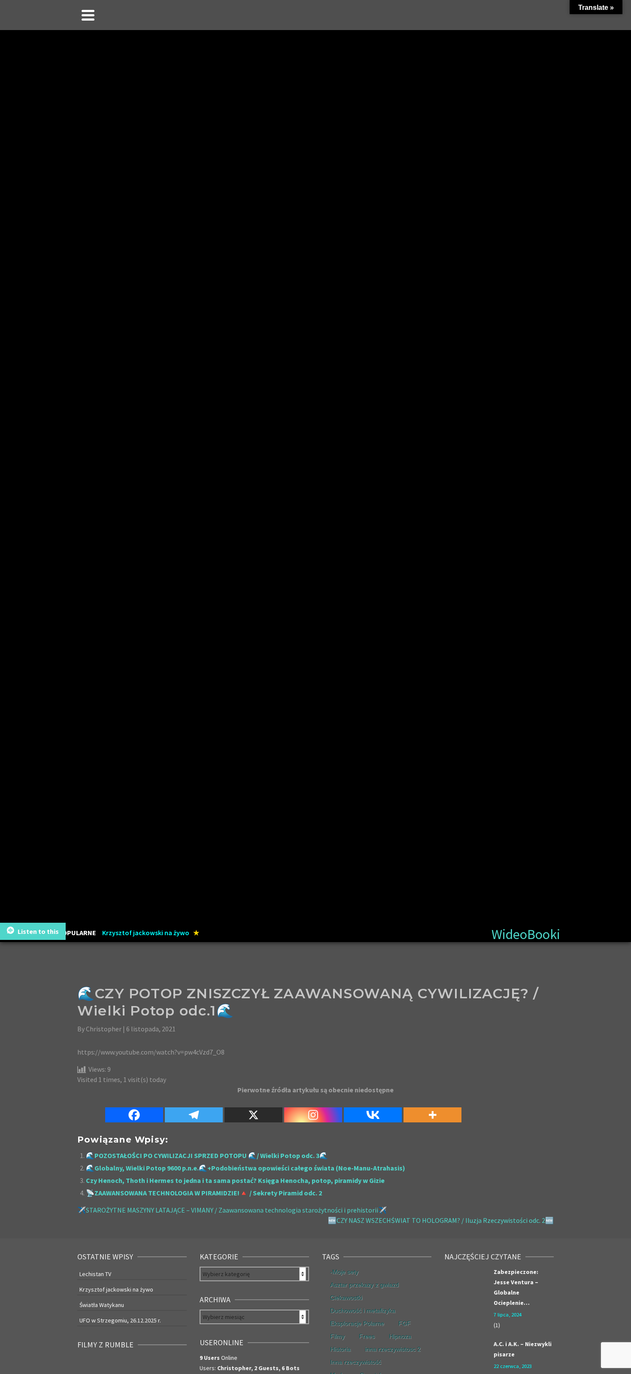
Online (218, 1358)
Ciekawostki (346, 1297)
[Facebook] (134, 1109)
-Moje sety (344, 1271)
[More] (432, 1109)
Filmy (337, 1336)
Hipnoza (400, 1336)
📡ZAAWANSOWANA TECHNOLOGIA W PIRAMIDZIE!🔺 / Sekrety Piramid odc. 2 (204, 1193)
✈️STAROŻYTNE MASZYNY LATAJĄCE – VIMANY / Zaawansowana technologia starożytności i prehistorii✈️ (232, 1210)
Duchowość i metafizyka (362, 1310)
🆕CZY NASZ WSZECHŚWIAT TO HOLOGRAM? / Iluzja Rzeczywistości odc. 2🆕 (441, 1220)
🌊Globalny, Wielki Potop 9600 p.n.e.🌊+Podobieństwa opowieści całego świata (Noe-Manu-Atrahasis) (245, 1168)
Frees (367, 1336)
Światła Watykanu (101, 1305)
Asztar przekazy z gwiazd (364, 1284)
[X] (253, 1109)
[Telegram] (194, 1109)
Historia (340, 1349)
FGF (404, 1323)
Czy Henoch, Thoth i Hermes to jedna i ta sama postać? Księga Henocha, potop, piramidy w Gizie (235, 1180)
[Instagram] (313, 1109)
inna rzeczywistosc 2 (393, 1349)
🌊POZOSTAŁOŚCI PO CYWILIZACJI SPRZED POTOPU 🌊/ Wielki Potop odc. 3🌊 (207, 1155)
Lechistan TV (95, 1274)
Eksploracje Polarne (357, 1323)
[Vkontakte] (373, 1109)
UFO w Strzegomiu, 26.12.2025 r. (120, 1320)
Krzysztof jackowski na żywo (116, 1289)
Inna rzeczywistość (355, 1362)
